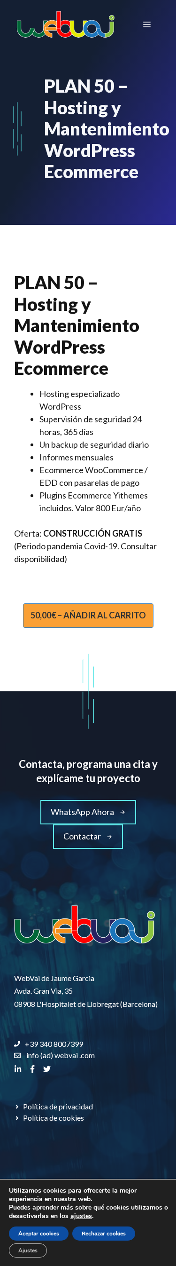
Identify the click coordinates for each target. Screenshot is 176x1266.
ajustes (81, 1216)
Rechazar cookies (104, 1233)
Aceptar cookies (38, 1233)
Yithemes (130, 495)
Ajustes (28, 1250)
